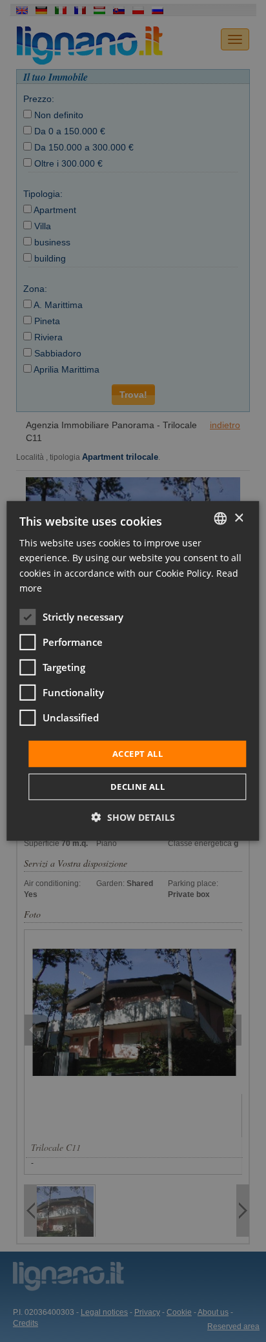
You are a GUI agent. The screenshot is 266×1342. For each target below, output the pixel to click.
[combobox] (220, 518)
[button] (133, 817)
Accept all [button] (137, 753)
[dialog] (132, 671)
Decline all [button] (137, 786)
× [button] (238, 517)
